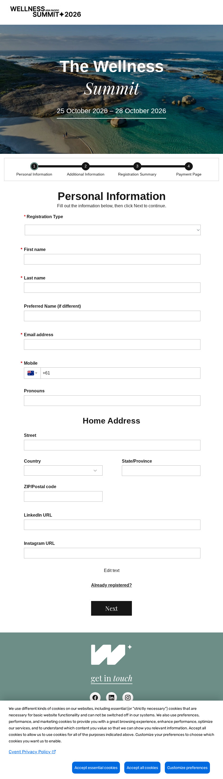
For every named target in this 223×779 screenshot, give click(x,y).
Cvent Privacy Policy (30, 751)
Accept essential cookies (96, 767)
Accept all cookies (142, 767)
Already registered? (111, 585)
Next (111, 608)
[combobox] (32, 373)
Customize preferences (187, 767)
